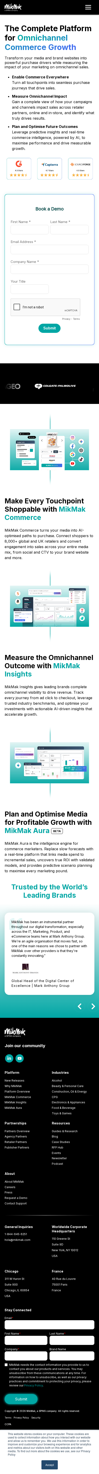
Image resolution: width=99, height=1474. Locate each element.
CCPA (8, 1424)
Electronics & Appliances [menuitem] (68, 1102)
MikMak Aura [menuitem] (13, 1108)
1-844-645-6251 (16, 1234)
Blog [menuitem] (55, 1136)
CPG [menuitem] (55, 1097)
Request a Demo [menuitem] (16, 1198)
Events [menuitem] (56, 1153)
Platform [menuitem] (12, 1072)
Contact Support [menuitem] (16, 1203)
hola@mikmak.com (17, 1240)
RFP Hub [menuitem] (57, 1147)
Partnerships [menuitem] (15, 1123)
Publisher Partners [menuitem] (17, 1147)
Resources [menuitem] (61, 1123)
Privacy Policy (33, 1385)
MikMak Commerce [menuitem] (18, 1097)
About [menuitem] (10, 1174)
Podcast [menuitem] (57, 1163)
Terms (8, 1417)
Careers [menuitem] (10, 1187)
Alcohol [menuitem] (57, 1080)
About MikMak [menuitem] (14, 1181)
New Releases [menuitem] (14, 1080)
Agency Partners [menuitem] (16, 1136)
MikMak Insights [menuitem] (15, 1102)
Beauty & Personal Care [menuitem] (68, 1086)
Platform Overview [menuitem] (17, 1091)
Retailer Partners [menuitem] (16, 1142)
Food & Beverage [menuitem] (64, 1108)
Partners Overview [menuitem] (17, 1131)
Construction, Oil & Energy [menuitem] (69, 1091)
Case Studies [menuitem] (61, 1142)
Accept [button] (49, 1465)
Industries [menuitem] (60, 1072)
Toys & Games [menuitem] (62, 1113)
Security (36, 1417)
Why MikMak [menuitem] (13, 1086)
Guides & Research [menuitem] (65, 1131)
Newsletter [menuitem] (59, 1158)
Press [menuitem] (8, 1192)
